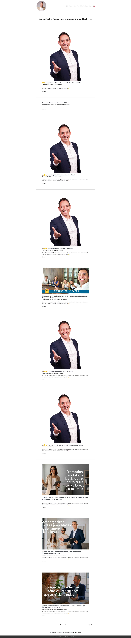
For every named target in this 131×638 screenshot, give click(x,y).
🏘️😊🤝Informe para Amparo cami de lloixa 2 (58, 175)
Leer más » (44, 91)
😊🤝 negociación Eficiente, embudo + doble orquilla (61, 83)
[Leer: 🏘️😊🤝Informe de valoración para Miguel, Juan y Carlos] (64, 416)
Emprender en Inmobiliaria (46, 299)
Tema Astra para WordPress (76, 632)
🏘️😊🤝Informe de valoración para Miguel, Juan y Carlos (62, 445)
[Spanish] (94, 6)
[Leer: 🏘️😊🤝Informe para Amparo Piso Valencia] (64, 220)
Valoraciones (44, 176)
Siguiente (91, 624)
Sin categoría (51, 104)
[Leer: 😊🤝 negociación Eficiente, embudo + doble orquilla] (64, 54)
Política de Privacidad (62, 636)
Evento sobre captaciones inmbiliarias (56, 103)
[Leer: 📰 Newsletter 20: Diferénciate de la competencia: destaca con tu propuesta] (65, 280)
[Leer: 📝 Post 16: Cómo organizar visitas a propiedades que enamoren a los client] (65, 533)
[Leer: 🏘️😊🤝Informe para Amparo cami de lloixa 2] (64, 146)
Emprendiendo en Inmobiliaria (82, 5)
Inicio (67, 5)
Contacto (70, 5)
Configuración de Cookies (71, 636)
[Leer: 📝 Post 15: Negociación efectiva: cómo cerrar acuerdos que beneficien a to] (65, 587)
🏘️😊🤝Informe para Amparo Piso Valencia (57, 248)
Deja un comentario (45, 104)
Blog (75, 5)
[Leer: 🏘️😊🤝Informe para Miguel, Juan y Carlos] (64, 343)
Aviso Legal (56, 636)
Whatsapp (91, 5)
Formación (44, 84)
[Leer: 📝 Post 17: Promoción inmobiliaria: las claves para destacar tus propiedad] (65, 479)
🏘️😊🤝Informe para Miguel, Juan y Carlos (57, 371)
